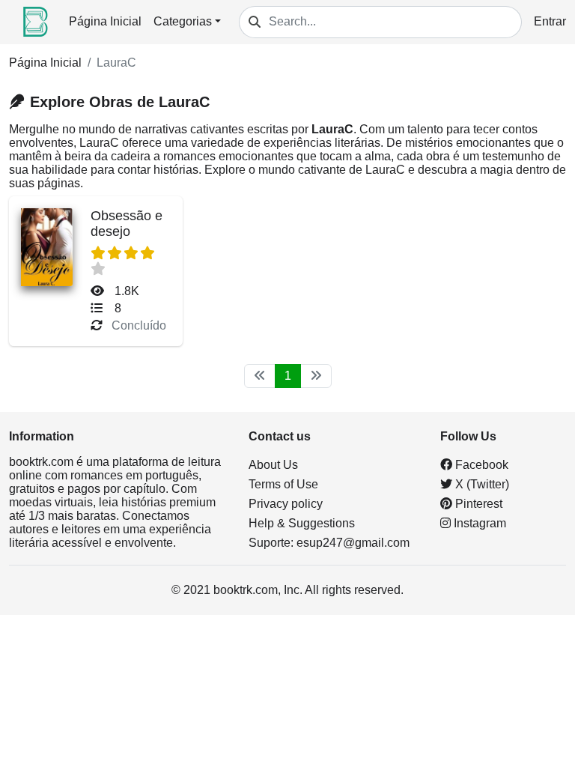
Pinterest (477, 503)
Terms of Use (283, 484)
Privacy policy (286, 503)
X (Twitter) (480, 484)
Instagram (478, 523)
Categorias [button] (182, 21)
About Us (273, 464)
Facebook (480, 464)
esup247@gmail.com (353, 542)
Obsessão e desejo (126, 223)
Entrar (550, 21)
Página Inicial (105, 21)
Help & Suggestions (302, 523)
